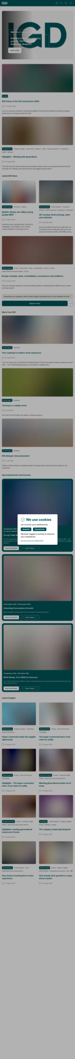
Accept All (26, 529)
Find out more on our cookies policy (32, 540)
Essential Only (39, 529)
